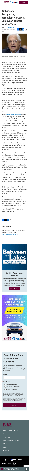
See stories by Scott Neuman (10, 234)
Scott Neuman (10, 27)
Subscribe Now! (14, 289)
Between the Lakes (11, 384)
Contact (5, 433)
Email (5, 374)
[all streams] (27, 469)
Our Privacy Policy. (18, 400)
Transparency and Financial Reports (11, 440)
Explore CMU (6, 450)
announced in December (13, 114)
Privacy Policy (6, 437)
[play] (2, 469)
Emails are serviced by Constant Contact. (12, 400)
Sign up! (14, 405)
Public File (5, 443)
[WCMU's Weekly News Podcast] (14, 257)
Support (5, 447)
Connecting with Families (13, 387)
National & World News (9, 215)
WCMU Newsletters (11, 389)
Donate (24, 2)
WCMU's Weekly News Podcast (14, 274)
